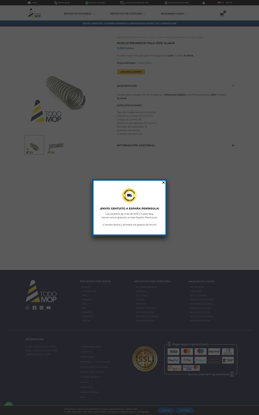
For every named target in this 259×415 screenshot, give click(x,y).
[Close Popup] (163, 182)
